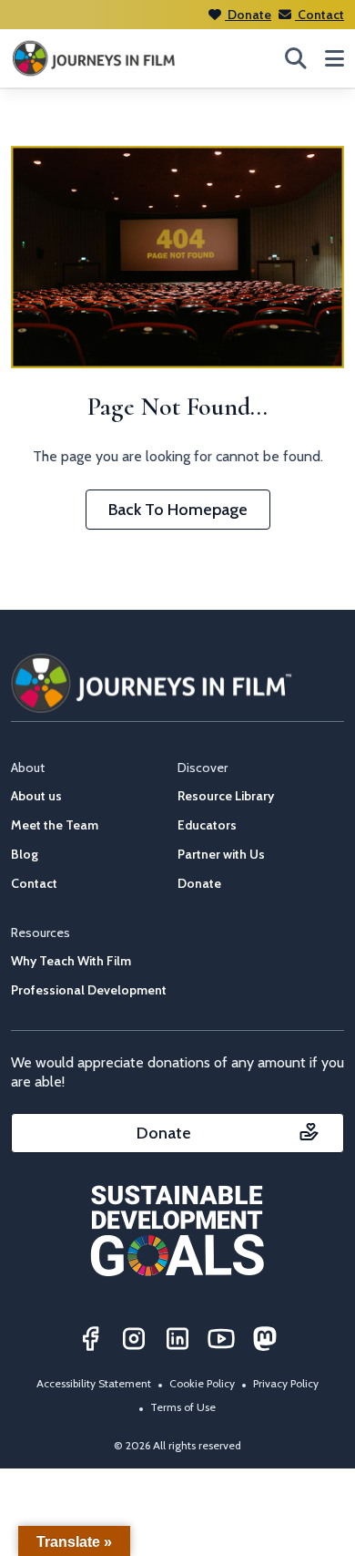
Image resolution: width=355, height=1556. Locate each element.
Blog (24, 854)
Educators (207, 825)
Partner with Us (221, 854)
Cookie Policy (202, 1383)
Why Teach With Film (71, 961)
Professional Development (89, 990)
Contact (319, 14)
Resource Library (226, 796)
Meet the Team (54, 825)
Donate (248, 14)
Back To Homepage (178, 510)
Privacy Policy (286, 1383)
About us (36, 796)
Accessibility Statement (93, 1383)
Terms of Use (183, 1407)
